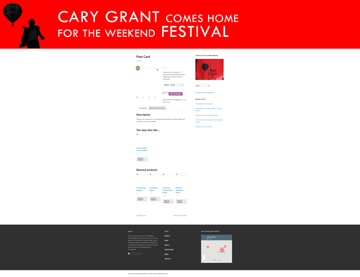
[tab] (142, 108)
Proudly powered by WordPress (137, 274)
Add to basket (175, 94)
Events (167, 236)
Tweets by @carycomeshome (204, 92)
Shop (166, 240)
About (167, 245)
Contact (168, 259)
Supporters (169, 250)
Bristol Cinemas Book (180, 215)
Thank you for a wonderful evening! (206, 115)
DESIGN (166, 85)
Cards (168, 102)
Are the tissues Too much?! (203, 127)
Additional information (157, 108)
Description (143, 108)
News (166, 254)
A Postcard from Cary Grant (204, 104)
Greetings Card (141, 215)
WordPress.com (163, 274)
